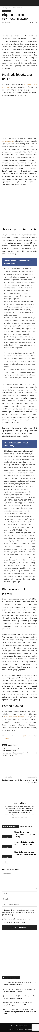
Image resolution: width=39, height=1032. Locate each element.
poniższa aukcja (8, 141)
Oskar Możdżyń (20, 803)
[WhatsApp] (18, 27)
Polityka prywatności (22, 1026)
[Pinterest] (14, 27)
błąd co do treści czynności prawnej (13, 748)
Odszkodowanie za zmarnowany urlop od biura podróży (24, 834)
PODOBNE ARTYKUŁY (10, 826)
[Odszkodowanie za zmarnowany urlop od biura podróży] (7, 834)
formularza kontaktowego (14, 717)
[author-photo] (20, 800)
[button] (3, 3)
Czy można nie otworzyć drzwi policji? (28, 781)
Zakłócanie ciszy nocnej (10, 780)
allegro (10, 745)
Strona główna (6, 8)
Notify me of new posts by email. (15, 922)
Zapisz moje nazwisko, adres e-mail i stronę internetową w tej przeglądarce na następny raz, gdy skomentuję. (18, 912)
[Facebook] (4, 27)
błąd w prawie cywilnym (10, 750)
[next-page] (6, 862)
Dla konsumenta (17, 8)
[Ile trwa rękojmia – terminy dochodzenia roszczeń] (7, 844)
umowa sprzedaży (8, 755)
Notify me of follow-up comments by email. (18, 919)
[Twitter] (9, 27)
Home (12, 1026)
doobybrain (6, 739)
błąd (15, 745)
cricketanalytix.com (23, 736)
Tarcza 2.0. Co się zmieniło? (12, 984)
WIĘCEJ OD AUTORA (27, 826)
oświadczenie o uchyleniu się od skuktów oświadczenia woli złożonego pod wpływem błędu (18, 753)
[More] (23, 27)
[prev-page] (3, 862)
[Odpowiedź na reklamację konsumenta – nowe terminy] (7, 854)
